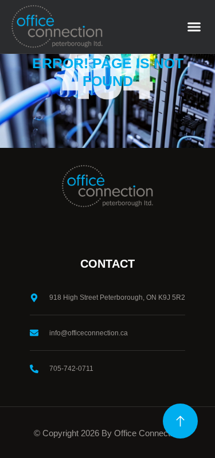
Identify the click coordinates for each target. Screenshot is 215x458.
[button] (194, 27)
